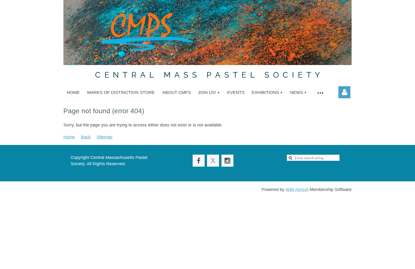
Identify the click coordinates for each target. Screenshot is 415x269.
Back (86, 137)
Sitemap (104, 137)
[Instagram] (227, 161)
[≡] (320, 92)
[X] (213, 161)
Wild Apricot (297, 189)
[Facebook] (199, 161)
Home (69, 137)
